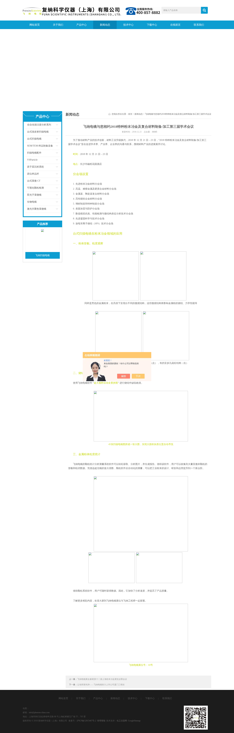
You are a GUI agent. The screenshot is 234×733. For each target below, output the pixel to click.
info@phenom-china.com (39, 712)
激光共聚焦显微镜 (36, 209)
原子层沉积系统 (35, 167)
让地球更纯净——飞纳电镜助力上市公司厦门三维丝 (101, 684)
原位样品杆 (33, 174)
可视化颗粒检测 (35, 188)
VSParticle (32, 160)
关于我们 (58, 24)
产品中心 (81, 24)
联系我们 (199, 24)
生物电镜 (32, 202)
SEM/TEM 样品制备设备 (40, 145)
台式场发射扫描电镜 (38, 131)
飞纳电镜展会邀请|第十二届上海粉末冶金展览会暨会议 (102, 679)
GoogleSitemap (134, 720)
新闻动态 (105, 24)
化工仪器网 (122, 720)
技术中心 (128, 24)
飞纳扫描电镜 (42, 255)
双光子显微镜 (34, 195)
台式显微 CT (33, 181)
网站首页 (34, 24)
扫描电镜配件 (34, 152)
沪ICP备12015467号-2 (86, 720)
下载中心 (152, 24)
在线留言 (175, 24)
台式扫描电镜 (34, 138)
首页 (130, 114)
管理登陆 (101, 720)
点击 (53, 126)
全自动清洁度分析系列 (39, 124)
